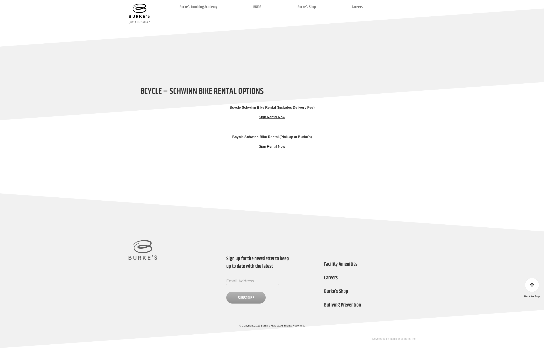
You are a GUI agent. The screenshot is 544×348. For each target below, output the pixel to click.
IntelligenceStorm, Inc (402, 338)
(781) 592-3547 (139, 22)
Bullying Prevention (342, 305)
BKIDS (257, 7)
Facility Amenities (340, 264)
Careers (357, 7)
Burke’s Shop (307, 7)
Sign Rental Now (272, 117)
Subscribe (246, 298)
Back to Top (532, 296)
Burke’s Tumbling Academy (198, 7)
